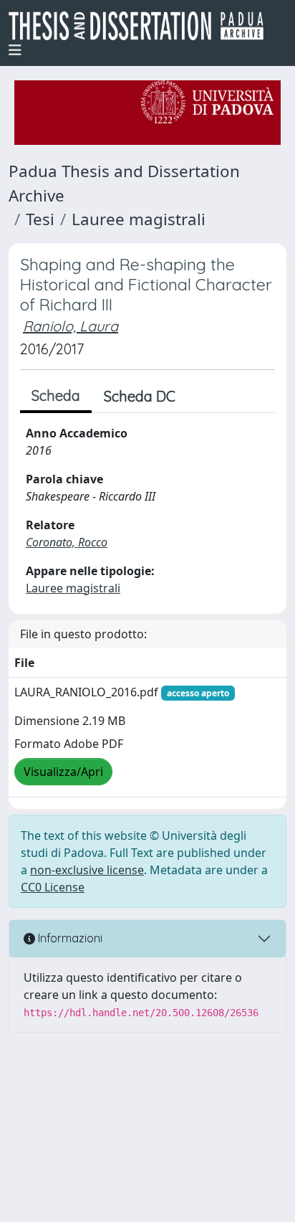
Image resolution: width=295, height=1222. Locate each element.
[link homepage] (142, 26)
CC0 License (52, 887)
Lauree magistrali (138, 219)
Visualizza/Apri (63, 772)
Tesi (40, 219)
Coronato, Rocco (66, 542)
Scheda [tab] (56, 395)
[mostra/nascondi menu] (15, 50)
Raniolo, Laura (70, 326)
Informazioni (68, 938)
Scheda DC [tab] (139, 396)
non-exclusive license (87, 870)
